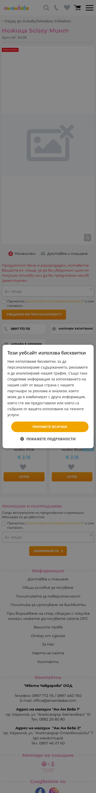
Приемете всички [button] (50, 426)
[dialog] (47, 397)
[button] (48, 439)
